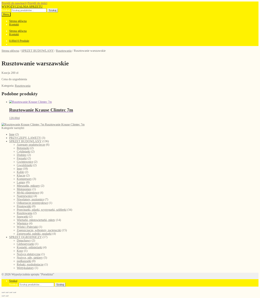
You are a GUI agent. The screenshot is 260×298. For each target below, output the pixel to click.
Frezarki (22, 158)
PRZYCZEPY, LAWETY (25, 137)
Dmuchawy (24, 240)
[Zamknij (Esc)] (14, 292)
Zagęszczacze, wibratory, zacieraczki (39, 230)
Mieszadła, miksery (28, 185)
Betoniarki (23, 148)
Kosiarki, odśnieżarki (29, 247)
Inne (11, 134)
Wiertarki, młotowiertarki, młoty (36, 220)
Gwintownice (25, 161)
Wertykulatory (25, 267)
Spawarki (22, 216)
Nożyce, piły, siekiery (30, 257)
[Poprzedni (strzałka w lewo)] (3, 295)
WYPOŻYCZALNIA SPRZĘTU (22, 6)
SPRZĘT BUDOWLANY (37, 50)
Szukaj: (6, 10)
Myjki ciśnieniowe (28, 192)
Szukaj (52, 10)
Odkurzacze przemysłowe (32, 202)
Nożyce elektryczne (29, 254)
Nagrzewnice (25, 196)
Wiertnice (22, 223)
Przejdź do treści (37, 3)
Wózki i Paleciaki (27, 226)
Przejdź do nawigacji (14, 3)
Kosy (20, 250)
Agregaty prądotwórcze (31, 144)
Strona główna (18, 21)
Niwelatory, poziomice (30, 199)
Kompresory (24, 178)
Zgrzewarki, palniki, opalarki (34, 233)
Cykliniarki (23, 151)
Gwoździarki (24, 165)
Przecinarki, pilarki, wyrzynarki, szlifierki (41, 209)
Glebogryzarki (25, 244)
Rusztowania (64, 50)
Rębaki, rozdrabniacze (30, 264)
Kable (20, 172)
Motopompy (24, 189)
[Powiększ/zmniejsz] (3, 292)
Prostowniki (24, 206)
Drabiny (22, 155)
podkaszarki (24, 261)
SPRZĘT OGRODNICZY (25, 237)
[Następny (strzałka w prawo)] (6, 295)
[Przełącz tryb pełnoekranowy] (6, 292)
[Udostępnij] (10, 292)
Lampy (21, 182)
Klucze (21, 175)
